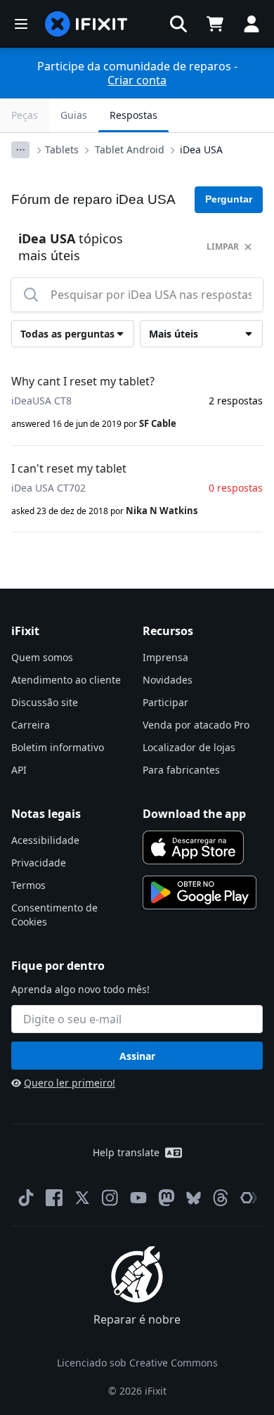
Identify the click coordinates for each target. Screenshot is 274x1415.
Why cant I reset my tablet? (83, 381)
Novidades (168, 679)
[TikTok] (26, 1197)
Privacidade (38, 862)
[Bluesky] (193, 1198)
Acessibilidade (45, 840)
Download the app (194, 813)
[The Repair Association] (248, 1197)
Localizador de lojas (189, 747)
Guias (73, 115)
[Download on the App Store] (193, 847)
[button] (178, 24)
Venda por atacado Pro (196, 724)
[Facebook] (54, 1197)
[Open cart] (215, 24)
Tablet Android (129, 149)
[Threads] (220, 1197)
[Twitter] (82, 1197)
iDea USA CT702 (48, 487)
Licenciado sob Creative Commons (137, 1362)
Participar (165, 702)
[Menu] (21, 24)
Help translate (126, 1152)
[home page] (86, 24)
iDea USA (201, 149)
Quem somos (42, 657)
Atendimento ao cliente (66, 679)
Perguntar (228, 199)
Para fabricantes (181, 769)
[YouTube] (138, 1197)
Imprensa (165, 657)
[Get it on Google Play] (199, 892)
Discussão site (44, 702)
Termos (28, 885)
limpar (223, 246)
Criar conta (137, 80)
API (19, 769)
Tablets (62, 149)
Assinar (137, 1056)
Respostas (133, 115)
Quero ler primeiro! (69, 1082)
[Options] (20, 149)
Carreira (30, 724)
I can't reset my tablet (68, 468)
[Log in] (251, 24)
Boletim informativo (57, 747)
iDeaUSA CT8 (41, 400)
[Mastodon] (166, 1197)
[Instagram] (110, 1197)
